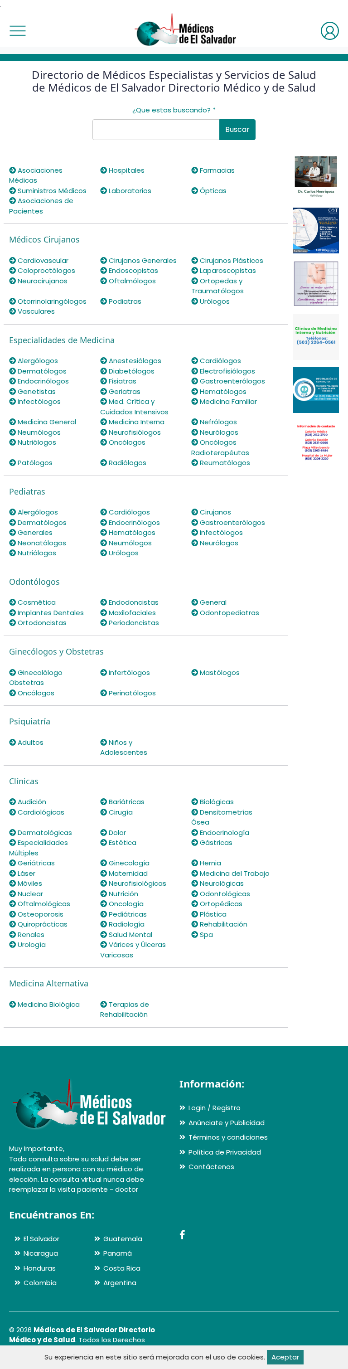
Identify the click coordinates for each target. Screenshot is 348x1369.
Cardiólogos (219, 360)
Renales (30, 934)
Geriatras (123, 391)
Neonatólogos (41, 543)
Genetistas (36, 391)
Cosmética (36, 602)
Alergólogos (37, 360)
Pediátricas (127, 914)
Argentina (119, 1282)
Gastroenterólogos (231, 381)
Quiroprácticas (42, 924)
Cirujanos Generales (142, 260)
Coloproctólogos (45, 270)
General (212, 602)
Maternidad (127, 873)
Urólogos (214, 301)
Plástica (212, 914)
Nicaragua (41, 1253)
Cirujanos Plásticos (230, 260)
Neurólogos (218, 432)
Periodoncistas (133, 622)
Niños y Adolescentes (123, 747)
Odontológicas (224, 893)
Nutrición (122, 893)
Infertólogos (128, 672)
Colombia (40, 1282)
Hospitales (126, 170)
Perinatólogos (131, 693)
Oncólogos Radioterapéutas (220, 447)
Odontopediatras (228, 612)
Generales (34, 532)
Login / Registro (214, 1107)
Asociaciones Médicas (36, 175)
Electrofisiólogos (226, 371)
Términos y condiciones (228, 1137)
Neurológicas (221, 883)
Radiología (126, 924)
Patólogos (34, 462)
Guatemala (122, 1238)
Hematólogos (222, 391)
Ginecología (128, 863)
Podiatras (124, 301)
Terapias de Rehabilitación (124, 1009)
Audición (31, 801)
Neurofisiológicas (136, 883)
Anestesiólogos (134, 360)
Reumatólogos (224, 462)
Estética (121, 842)
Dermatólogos (41, 371)
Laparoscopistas (227, 270)
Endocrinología (223, 832)
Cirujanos (214, 512)
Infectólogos (38, 401)
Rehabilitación (222, 924)
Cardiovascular (42, 260)
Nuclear (29, 893)
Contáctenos (211, 1166)
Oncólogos (126, 442)
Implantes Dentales (50, 612)
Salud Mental (129, 934)
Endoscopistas (132, 270)
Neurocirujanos (42, 281)
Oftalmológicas (43, 903)
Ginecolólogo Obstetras (36, 678)
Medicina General (46, 422)
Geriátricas (35, 863)
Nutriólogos (36, 442)
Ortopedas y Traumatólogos (217, 286)
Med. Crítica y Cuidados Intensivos (134, 407)
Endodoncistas (133, 602)
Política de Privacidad (224, 1152)
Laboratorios (129, 190)
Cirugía (120, 812)
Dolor (116, 832)
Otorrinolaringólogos (51, 301)
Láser (25, 873)
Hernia (209, 863)
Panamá (117, 1253)
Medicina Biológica (48, 1004)
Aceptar (285, 1357)
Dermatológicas (44, 832)
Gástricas (215, 842)
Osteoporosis (39, 914)
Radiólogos (126, 462)
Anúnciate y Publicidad (226, 1122)
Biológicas (216, 801)
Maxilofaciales (131, 612)
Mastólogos (219, 672)
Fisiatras (121, 381)
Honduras (40, 1268)
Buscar (237, 129)
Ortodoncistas (41, 622)
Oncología (125, 903)
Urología (31, 944)
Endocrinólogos (42, 381)
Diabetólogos (131, 371)
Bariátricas (126, 801)
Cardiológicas (40, 812)
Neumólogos (38, 432)
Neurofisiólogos (134, 432)
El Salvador (41, 1238)
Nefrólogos (217, 422)
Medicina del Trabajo (234, 873)
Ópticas (212, 190)
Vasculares (35, 311)
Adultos (30, 742)
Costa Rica (121, 1268)
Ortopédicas (220, 903)
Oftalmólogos (131, 281)
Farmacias (216, 170)
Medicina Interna (135, 422)
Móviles (29, 883)
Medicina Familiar (227, 401)
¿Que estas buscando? (174, 110)
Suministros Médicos (51, 190)
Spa (205, 934)
